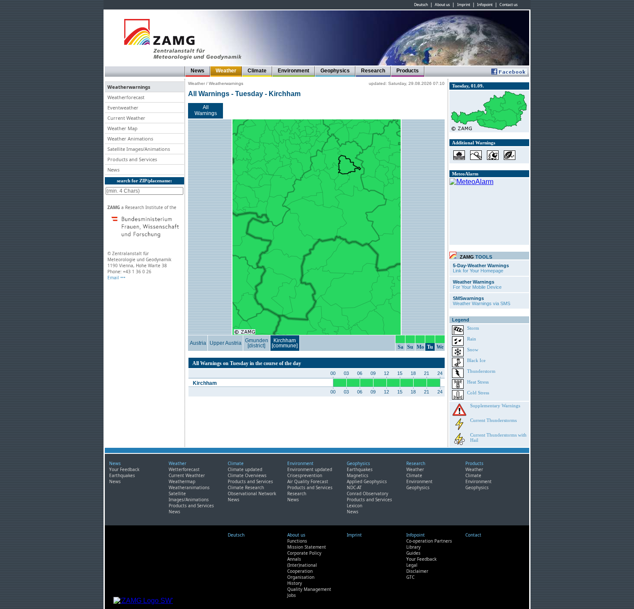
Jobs (291, 595)
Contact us (508, 4)
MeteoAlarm (465, 173)
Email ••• (116, 278)
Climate (257, 71)
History (294, 583)
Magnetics (357, 475)
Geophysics (335, 71)
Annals (294, 559)
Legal (411, 565)
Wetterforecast (184, 469)
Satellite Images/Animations (189, 496)
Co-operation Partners (429, 541)
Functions (297, 541)
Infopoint (485, 4)
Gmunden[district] (256, 343)
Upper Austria (226, 343)
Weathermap (182, 481)
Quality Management (309, 589)
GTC (410, 577)
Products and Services (191, 506)
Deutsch (421, 4)
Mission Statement (306, 547)
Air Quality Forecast (307, 481)
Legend (460, 319)
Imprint (463, 4)
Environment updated (309, 469)
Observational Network (252, 493)
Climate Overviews (247, 475)
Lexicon (354, 506)
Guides (413, 553)
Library (413, 547)
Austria (198, 343)
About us (442, 4)
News (197, 71)
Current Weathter (187, 475)
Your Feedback (124, 469)
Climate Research (246, 487)
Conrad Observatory (367, 493)
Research (373, 71)
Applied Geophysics (367, 481)
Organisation (300, 577)
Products (407, 71)
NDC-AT (354, 487)
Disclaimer (417, 571)
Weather (226, 71)
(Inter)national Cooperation (302, 568)
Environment (293, 71)
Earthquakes (122, 475)
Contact (473, 535)
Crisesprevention (304, 475)
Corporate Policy (304, 553)
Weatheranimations (189, 487)
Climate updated (245, 469)
